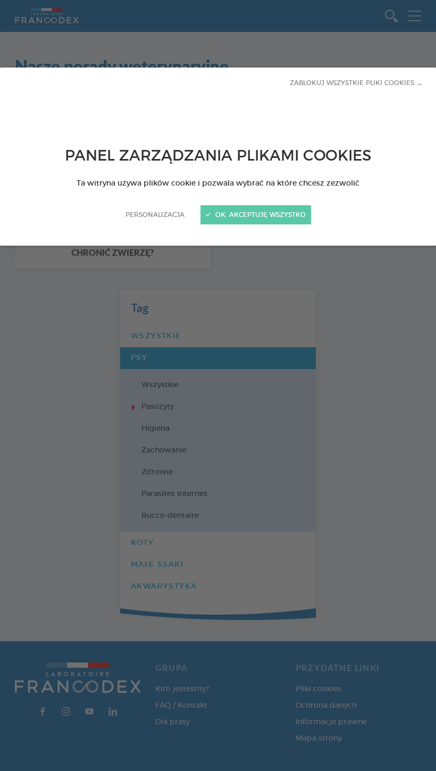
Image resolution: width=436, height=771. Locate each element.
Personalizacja (155, 215)
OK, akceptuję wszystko (259, 215)
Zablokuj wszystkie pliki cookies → (356, 83)
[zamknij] (218, 385)
